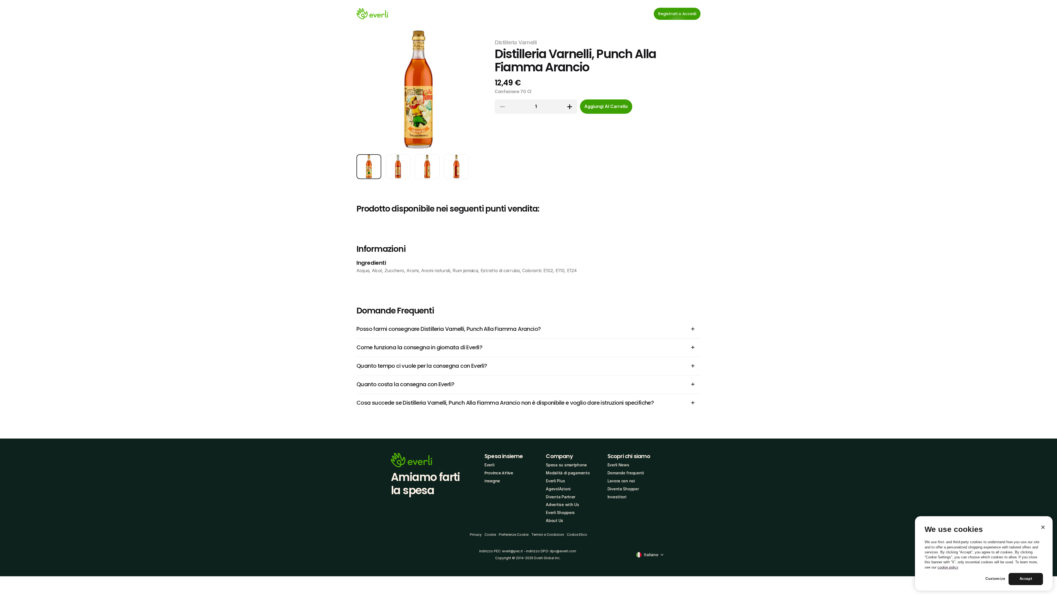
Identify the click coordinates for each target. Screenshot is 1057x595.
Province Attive (498, 473)
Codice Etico (577, 534)
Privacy (476, 534)
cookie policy (948, 567)
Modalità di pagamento (568, 472)
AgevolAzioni (558, 488)
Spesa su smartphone (566, 465)
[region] (984, 553)
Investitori (616, 496)
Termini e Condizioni (547, 534)
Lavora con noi (621, 480)
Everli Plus (555, 480)
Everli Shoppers (560, 512)
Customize (995, 579)
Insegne (492, 481)
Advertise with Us (562, 504)
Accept (1026, 579)
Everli (489, 465)
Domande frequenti (625, 472)
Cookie (490, 534)
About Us (554, 520)
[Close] (1043, 527)
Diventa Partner (560, 496)
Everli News (618, 465)
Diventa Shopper (623, 488)
